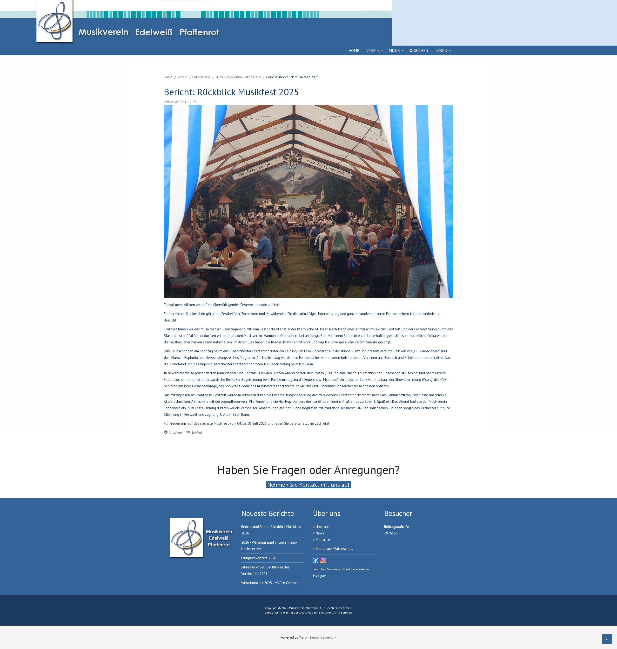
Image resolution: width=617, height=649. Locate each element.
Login (441, 50)
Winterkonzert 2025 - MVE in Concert (269, 583)
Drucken (175, 432)
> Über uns (321, 526)
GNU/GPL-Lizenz (309, 612)
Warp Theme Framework (317, 637)
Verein (372, 50)
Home (354, 50)
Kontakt (322, 539)
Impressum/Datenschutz (335, 548)
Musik (394, 50)
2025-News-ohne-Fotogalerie (238, 77)
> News (318, 533)
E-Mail (196, 432)
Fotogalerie (201, 77)
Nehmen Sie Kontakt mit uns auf (308, 484)
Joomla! (269, 612)
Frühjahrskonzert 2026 (258, 558)
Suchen (420, 50)
